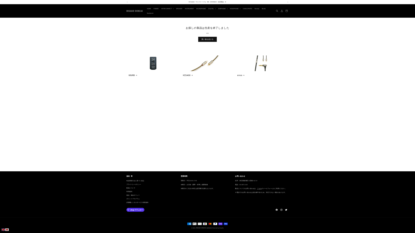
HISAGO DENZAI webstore (204, 228)
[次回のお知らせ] (287, 2)
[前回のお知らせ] (127, 2)
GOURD (132, 75)
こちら (259, 188)
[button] (167, 8)
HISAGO (187, 75)
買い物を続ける (207, 39)
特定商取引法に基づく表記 (135, 181)
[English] (3, 230)
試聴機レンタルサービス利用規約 (137, 202)
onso (239, 75)
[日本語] (7, 230)
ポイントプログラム (133, 199)
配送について (130, 188)
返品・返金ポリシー (133, 195)
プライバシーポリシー (133, 184)
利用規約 (129, 191)
